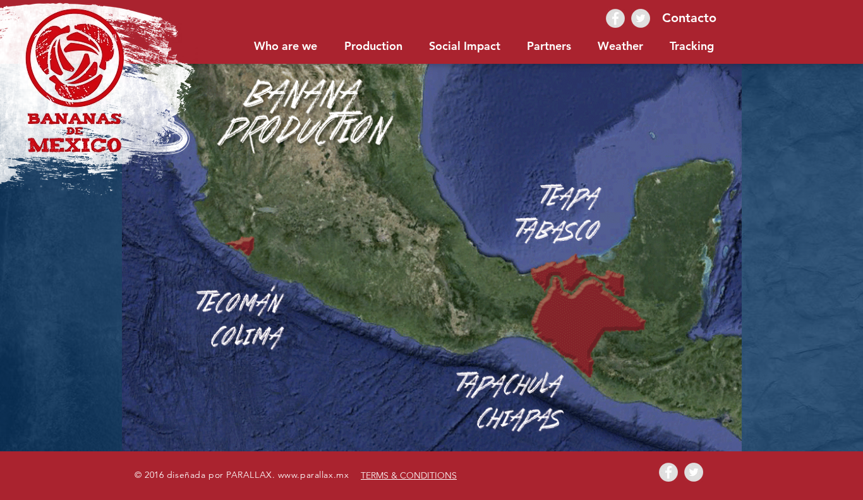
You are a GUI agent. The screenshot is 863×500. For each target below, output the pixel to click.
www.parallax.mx (313, 474)
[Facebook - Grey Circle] (615, 18)
